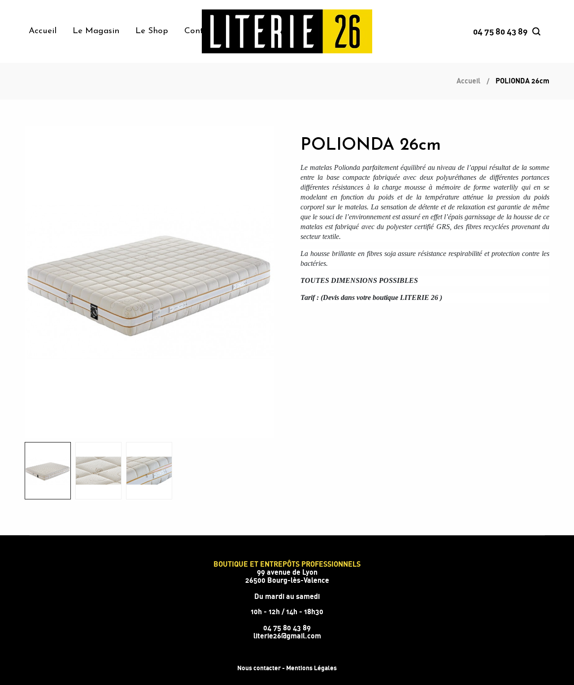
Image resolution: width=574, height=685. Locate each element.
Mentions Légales (311, 668)
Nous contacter (259, 668)
